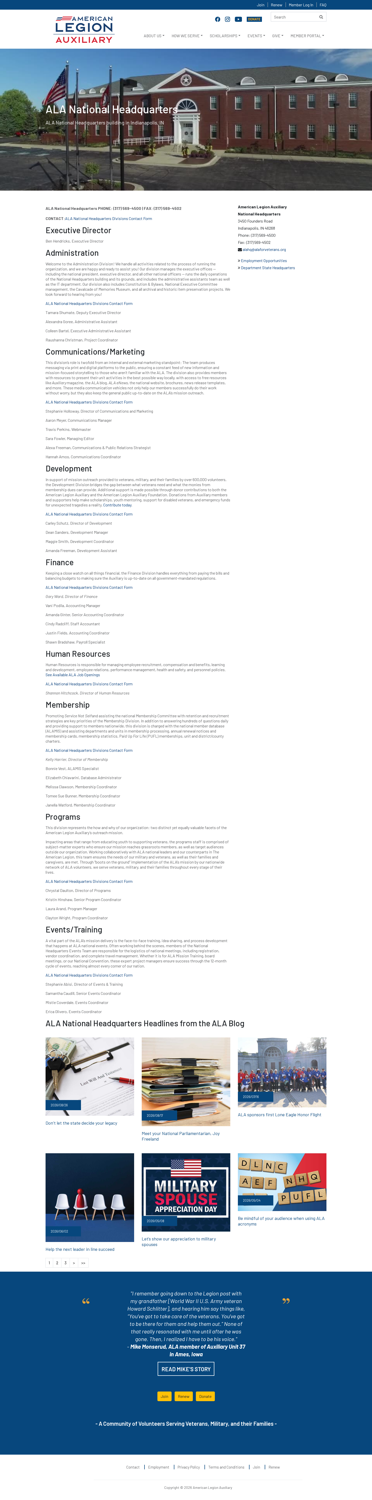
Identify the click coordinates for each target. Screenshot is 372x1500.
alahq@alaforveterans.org (264, 249)
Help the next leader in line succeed (80, 1249)
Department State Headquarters (267, 267)
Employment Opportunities (264, 260)
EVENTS (254, 35)
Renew (276, 4)
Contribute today (117, 504)
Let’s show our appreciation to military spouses (179, 1241)
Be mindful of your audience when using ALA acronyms (281, 1221)
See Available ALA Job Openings (73, 674)
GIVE (276, 35)
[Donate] (254, 19)
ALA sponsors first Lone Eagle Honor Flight (279, 1114)
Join (260, 4)
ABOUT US (152, 35)
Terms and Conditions (226, 1467)
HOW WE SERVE (186, 35)
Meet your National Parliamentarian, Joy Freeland (181, 1136)
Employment (158, 1467)
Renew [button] (184, 1396)
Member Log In (301, 4)
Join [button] (164, 1396)
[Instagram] (228, 19)
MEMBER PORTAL (306, 35)
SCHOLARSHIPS (223, 35)
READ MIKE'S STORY (186, 1369)
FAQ (323, 4)
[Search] (321, 17)
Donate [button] (205, 1396)
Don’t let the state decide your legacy (81, 1123)
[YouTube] (239, 19)
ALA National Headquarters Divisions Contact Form (108, 218)
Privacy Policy (189, 1467)
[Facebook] (218, 19)
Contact (133, 1467)
